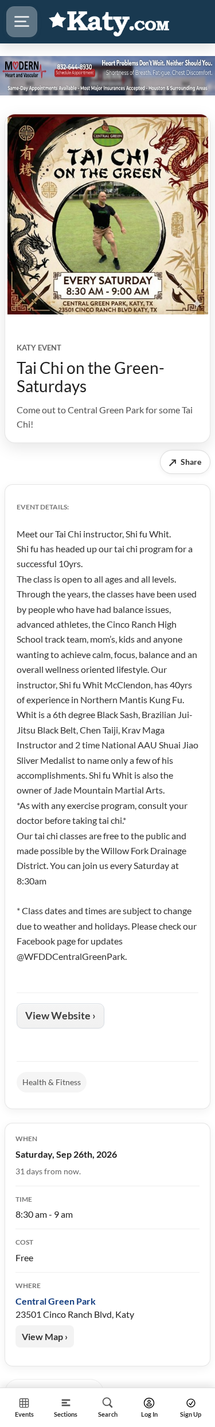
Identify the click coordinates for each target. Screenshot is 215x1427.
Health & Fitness (51, 1082)
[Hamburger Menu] (21, 21)
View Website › (60, 1015)
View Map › (45, 1336)
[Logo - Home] (109, 21)
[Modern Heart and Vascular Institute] (107, 75)
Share (185, 462)
